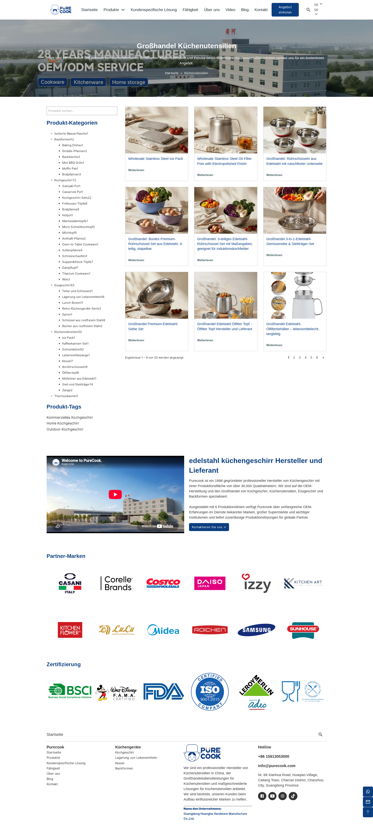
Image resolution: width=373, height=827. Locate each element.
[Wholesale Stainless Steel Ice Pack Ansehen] (156, 130)
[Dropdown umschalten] (123, 10)
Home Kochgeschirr (63, 423)
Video (230, 10)
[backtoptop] (368, 812)
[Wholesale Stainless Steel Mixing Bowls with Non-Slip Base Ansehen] (294, 130)
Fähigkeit (190, 10)
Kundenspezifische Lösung (154, 10)
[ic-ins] (282, 796)
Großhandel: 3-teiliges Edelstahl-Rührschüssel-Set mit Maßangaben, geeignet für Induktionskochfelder (225, 244)
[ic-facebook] (262, 796)
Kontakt (261, 10)
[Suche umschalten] (308, 10)
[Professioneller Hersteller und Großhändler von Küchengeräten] (202, 752)
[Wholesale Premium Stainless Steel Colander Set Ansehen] (156, 295)
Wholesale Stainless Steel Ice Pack (155, 159)
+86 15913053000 (273, 756)
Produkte (111, 10)
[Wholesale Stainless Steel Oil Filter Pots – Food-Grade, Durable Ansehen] (294, 295)
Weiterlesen (136, 170)
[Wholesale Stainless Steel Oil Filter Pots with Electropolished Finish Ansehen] (225, 130)
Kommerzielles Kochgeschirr (70, 417)
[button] (318, 9)
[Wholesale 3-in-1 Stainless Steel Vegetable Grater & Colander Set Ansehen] (294, 210)
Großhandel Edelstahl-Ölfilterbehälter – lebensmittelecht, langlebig (292, 329)
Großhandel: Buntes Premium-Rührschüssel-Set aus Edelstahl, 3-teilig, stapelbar (155, 244)
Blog (245, 10)
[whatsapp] (368, 792)
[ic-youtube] (272, 796)
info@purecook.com (276, 766)
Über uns (212, 10)
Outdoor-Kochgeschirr (65, 429)
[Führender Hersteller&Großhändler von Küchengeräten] (60, 10)
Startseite (89, 10)
